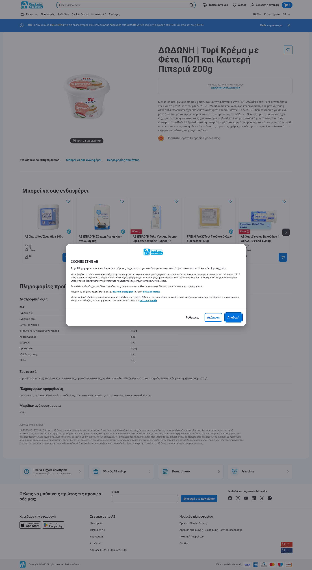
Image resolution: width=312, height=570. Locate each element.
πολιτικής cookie (148, 300)
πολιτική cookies (151, 292)
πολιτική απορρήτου (122, 292)
